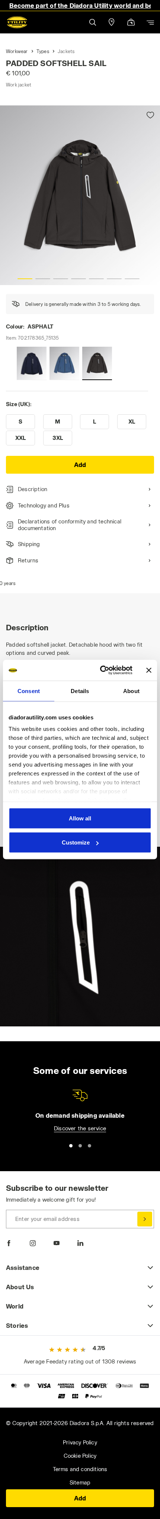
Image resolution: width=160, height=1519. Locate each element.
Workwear (17, 51)
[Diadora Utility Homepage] (17, 22)
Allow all (80, 818)
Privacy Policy (80, 1442)
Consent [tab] (28, 690)
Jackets (66, 51)
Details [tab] (80, 690)
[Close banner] (148, 670)
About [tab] (131, 690)
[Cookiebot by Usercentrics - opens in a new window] (100, 670)
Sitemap (80, 1482)
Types (42, 51)
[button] (92, 22)
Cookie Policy (80, 1456)
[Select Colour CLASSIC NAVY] (32, 363)
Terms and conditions (80, 1469)
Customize (76, 842)
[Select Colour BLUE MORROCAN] (64, 363)
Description (32, 489)
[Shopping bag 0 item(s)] (131, 22)
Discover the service (80, 1128)
